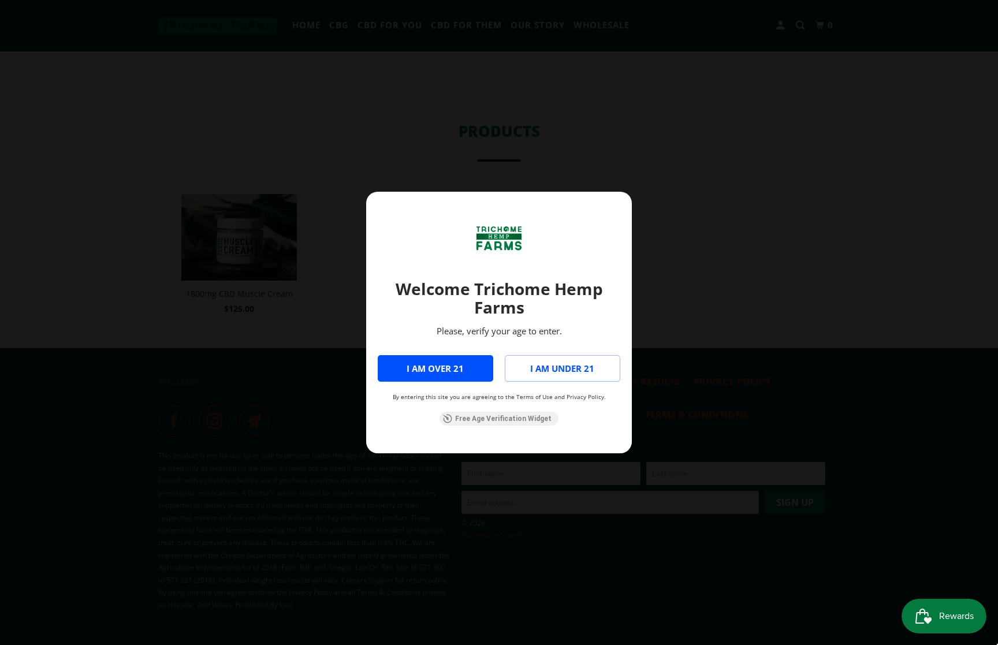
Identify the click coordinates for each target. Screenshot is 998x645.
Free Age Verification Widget (503, 419)
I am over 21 (435, 368)
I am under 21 (562, 368)
